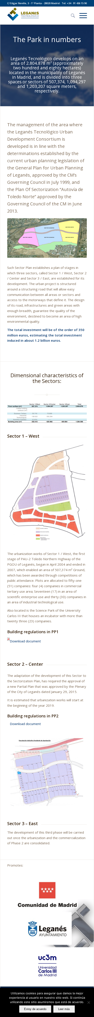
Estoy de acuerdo (35, 1009)
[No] (88, 1002)
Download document (25, 641)
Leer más (64, 1009)
